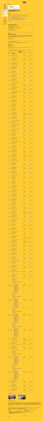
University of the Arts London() (17, 281)
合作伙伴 (5, 6)
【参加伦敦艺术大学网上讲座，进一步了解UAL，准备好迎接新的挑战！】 (18, 18)
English (5, 18)
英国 (25, 407)
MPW (13, 70)
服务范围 (5, 5)
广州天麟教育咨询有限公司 (17, 407)
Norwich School (14, 180)
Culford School (14, 166)
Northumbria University (15, 53)
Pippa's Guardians (14, 248)
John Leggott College (14, 256)
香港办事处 (30, 55)
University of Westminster (15, 231)
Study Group (14, 95)
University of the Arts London (15, 278)
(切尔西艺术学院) (15, 287)
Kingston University (14, 202)
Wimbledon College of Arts (16, 335)
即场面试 (13, 181)
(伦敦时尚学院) (15, 290)
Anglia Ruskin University (15, 269)
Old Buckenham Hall (14, 116)
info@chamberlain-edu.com (25, 50)
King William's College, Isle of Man (16, 91)
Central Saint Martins (16, 285)
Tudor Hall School (14, 99)
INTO (13, 223)
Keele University (14, 206)
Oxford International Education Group (16, 141)
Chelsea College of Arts (16, 301)
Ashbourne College (14, 227)
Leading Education (14, 210)
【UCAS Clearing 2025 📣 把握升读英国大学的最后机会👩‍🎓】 (17, 19)
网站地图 (5, 8)
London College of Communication (17, 360)
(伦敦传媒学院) (15, 318)
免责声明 (5, 23)
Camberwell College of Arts (16, 328)
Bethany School (14, 162)
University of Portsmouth (15, 252)
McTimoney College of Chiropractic (16, 120)
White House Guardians (15, 137)
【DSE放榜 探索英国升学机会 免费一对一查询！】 (16, 17)
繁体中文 (25, 415)
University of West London (15, 74)
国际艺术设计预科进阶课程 (11, 25)
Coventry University (14, 145)
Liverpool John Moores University (16, 185)
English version (11, 39)
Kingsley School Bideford (15, 388)
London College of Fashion (16, 289)
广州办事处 (30, 300)
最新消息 (5, 4)
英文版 (9, 39)
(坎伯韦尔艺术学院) (16, 299)
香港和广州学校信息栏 (26, 410)
